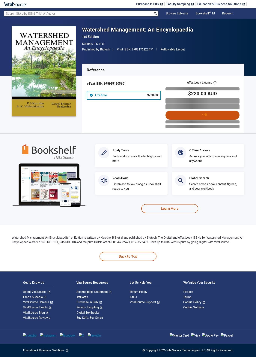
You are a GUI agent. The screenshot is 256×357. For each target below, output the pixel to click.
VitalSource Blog (34, 312)
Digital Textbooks (88, 312)
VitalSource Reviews (36, 317)
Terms (187, 297)
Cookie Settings (193, 307)
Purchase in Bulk (148, 4)
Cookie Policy (192, 302)
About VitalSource (35, 292)
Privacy (188, 292)
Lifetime (126, 95)
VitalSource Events (36, 307)
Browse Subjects (177, 13)
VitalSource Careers (36, 302)
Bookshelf (203, 13)
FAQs (133, 297)
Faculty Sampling (178, 4)
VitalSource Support (143, 302)
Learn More (170, 208)
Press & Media (33, 297)
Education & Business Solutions (219, 4)
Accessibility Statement (92, 292)
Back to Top (128, 256)
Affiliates (82, 297)
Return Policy (138, 292)
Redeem (227, 13)
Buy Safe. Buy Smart (89, 317)
